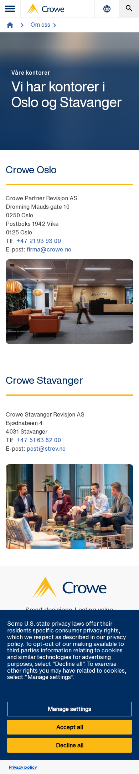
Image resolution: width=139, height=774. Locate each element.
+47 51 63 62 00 (38, 440)
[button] (129, 613)
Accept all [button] (69, 727)
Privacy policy (23, 767)
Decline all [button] (69, 745)
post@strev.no (46, 448)
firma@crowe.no (49, 249)
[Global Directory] (107, 8)
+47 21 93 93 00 (38, 241)
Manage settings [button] (69, 709)
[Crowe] (45, 9)
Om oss (40, 24)
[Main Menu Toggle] (10, 8)
